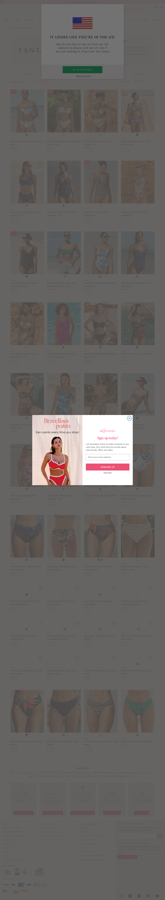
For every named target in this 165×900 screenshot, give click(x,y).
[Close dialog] (129, 418)
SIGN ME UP (108, 467)
